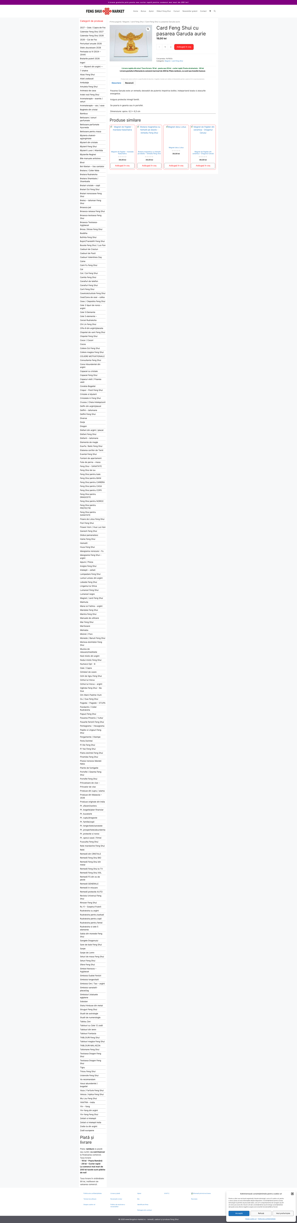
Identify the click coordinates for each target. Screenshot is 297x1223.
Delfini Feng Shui (88, 414)
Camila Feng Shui (88, 277)
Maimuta (84, 602)
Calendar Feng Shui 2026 (92, 35)
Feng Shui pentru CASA (91, 486)
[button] (292, 1194)
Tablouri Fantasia (88, 1033)
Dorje (82, 422)
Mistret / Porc (86, 634)
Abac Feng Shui (87, 74)
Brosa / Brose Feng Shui (91, 229)
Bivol (82, 162)
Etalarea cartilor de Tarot (91, 450)
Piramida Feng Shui (89, 757)
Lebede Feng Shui (88, 582)
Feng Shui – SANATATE (91, 466)
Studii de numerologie (90, 1017)
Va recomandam (87, 1079)
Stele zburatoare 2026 (90, 48)
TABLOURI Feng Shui (90, 1037)
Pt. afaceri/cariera (88, 806)
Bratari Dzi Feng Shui (89, 189)
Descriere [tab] (116, 83)
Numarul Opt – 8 (87, 664)
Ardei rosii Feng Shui (89, 94)
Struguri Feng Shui (88, 1009)
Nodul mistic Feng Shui (90, 660)
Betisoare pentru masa (90, 131)
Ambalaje (84, 82)
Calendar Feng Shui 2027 (92, 32)
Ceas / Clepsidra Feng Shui (92, 301)
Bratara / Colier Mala (89, 170)
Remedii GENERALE (89, 884)
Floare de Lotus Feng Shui (92, 519)
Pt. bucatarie (86, 814)
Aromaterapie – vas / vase (92, 105)
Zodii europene (87, 1130)
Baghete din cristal (88, 109)
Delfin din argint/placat (90, 406)
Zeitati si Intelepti (88, 1118)
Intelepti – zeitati (87, 570)
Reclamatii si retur (116, 1199)
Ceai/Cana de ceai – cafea (92, 297)
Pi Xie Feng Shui (87, 745)
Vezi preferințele (283, 1213)
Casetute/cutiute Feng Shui (92, 293)
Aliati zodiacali (87, 78)
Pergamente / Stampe (90, 737)
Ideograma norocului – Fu (91, 551)
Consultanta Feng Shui (90, 360)
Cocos (83, 344)
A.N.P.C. (167, 1193)
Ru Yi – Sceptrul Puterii (90, 907)
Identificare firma (142, 1204)
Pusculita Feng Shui (89, 842)
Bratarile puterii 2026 (90, 58)
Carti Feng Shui (87, 289)
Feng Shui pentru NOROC (92, 501)
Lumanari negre (87, 594)
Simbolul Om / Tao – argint (92, 983)
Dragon (83, 426)
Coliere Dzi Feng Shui (90, 348)
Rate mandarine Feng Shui (92, 846)
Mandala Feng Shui (89, 610)
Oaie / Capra (86, 668)
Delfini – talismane (88, 410)
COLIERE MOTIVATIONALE (92, 356)
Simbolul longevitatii (89, 979)
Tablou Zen (85, 1021)
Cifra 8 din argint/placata (91, 328)
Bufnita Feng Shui (88, 237)
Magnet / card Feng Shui (133, 22)
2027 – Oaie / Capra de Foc (93, 27)
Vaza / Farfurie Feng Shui (92, 1090)
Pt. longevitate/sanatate (91, 826)
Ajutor (151, 11)
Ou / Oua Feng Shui (89, 699)
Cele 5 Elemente (87, 312)
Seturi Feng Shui (87, 960)
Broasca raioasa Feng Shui (92, 211)
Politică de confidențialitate (267, 1219)
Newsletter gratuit (189, 11)
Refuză (261, 1213)
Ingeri (82, 62)
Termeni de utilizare (90, 1199)
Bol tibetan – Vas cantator (92, 166)
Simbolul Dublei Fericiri (90, 975)
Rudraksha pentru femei (91, 923)
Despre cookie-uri (89, 1204)
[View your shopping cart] (210, 11)
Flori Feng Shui (87, 523)
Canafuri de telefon (89, 281)
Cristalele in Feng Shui (90, 398)
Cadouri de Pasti (88, 253)
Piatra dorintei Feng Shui (91, 753)
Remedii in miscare (89, 888)
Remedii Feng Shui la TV (91, 869)
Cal (81, 269)
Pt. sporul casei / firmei (90, 838)
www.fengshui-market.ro (135, 1219)
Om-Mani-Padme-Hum (91, 695)
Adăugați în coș (184, 47)
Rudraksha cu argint (89, 911)
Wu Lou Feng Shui (88, 1098)
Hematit (83, 543)
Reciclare (194, 1199)
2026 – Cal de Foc (88, 40)
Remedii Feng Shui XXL (91, 873)
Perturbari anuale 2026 (91, 43)
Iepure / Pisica (86, 562)
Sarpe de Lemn (87, 952)
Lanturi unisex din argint (91, 578)
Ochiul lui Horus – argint (91, 684)
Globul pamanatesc (89, 535)
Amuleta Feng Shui (89, 86)
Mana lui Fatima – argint (91, 606)
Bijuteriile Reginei (88, 154)
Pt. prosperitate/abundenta (92, 830)
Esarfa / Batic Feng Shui (91, 446)
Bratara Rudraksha (88, 174)
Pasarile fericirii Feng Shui (92, 722)
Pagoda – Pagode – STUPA (92, 703)
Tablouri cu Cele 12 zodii (91, 1025)
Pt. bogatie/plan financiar (91, 810)
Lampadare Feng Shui (90, 574)
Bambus (84, 113)
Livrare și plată (115, 1193)
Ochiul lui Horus (87, 680)
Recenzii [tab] (129, 83)
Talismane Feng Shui (89, 1049)
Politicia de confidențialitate (93, 1193)
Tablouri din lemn (88, 1029)
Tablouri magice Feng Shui (92, 1041)
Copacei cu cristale (89, 371)
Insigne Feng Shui (88, 566)
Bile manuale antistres (90, 158)
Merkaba (84, 630)
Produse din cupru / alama (92, 791)
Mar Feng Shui (86, 622)
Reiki (82, 850)
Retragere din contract (144, 1210)
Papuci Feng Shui (88, 714)
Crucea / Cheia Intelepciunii (92, 402)
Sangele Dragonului (89, 940)
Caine (82, 261)
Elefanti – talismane (89, 438)
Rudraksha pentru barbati (92, 915)
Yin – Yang (85, 1106)
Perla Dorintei (86, 741)
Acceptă (239, 1213)
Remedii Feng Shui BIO (90, 858)
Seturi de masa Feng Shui (92, 956)
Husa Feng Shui (87, 547)
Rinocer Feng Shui (88, 903)
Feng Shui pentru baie (90, 474)
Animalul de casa (88, 90)
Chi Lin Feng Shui (88, 324)
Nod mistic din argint (89, 656)
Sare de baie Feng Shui (91, 944)
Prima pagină (115, 22)
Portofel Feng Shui (88, 779)
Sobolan (84, 1001)
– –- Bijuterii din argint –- (91, 66)
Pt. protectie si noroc (89, 834)
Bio (138, 1199)
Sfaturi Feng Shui (164, 11)
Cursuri (177, 11)
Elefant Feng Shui (88, 434)
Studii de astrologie (89, 1013)
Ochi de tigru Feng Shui (91, 676)
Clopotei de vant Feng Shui (92, 332)
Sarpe (83, 948)
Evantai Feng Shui (88, 454)
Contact (203, 11)
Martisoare (85, 626)
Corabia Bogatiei (87, 386)
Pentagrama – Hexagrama (92, 726)
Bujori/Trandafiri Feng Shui (92, 241)
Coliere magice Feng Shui (92, 352)
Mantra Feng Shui (88, 614)
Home (135, 11)
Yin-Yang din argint (89, 1110)
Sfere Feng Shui (87, 964)
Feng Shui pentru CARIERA (92, 482)
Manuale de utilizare (89, 618)
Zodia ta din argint (88, 1126)
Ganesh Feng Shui (88, 531)
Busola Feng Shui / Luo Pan (93, 245)
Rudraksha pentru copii (91, 919)
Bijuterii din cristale (89, 142)
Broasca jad (85, 207)
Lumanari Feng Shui (89, 590)
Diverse (83, 418)
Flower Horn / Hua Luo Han (93, 527)
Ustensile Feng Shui (89, 1075)
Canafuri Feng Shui (89, 285)
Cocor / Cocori (86, 340)
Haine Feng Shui (87, 539)
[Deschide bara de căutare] (214, 11)
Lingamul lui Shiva (88, 586)
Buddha (83, 233)
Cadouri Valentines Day (91, 257)
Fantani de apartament (91, 458)
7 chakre (84, 70)
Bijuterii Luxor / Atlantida (91, 150)
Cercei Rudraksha (88, 320)
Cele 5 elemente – (88, 316)
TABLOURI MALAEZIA (90, 1045)
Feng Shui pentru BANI (90, 478)
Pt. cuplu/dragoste (88, 818)
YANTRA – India (87, 1102)
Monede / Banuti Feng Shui (92, 638)
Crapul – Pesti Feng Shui (91, 390)
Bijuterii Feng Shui (88, 146)
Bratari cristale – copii (90, 185)
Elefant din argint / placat (91, 430)
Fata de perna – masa (90, 462)
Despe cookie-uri (251, 1219)
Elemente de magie (89, 442)
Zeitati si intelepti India (90, 1122)
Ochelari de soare (88, 672)
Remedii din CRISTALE (90, 854)
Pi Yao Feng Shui (88, 749)
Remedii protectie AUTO (91, 892)
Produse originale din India (92, 802)
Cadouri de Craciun (89, 249)
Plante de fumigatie (89, 768)
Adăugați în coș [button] (122, 165)
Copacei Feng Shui (88, 375)
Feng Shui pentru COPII (91, 490)
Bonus (143, 11)
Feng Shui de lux (87, 470)
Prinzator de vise (88, 787)
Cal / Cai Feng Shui (89, 273)
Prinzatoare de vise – (90, 783)
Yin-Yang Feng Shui (89, 1114)
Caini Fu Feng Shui (88, 265)
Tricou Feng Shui (87, 1071)
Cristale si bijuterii (88, 394)
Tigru (82, 1067)
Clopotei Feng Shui (88, 336)
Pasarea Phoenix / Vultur (91, 718)
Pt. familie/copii (87, 822)
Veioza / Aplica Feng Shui (92, 1094)
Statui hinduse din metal (91, 1005)
